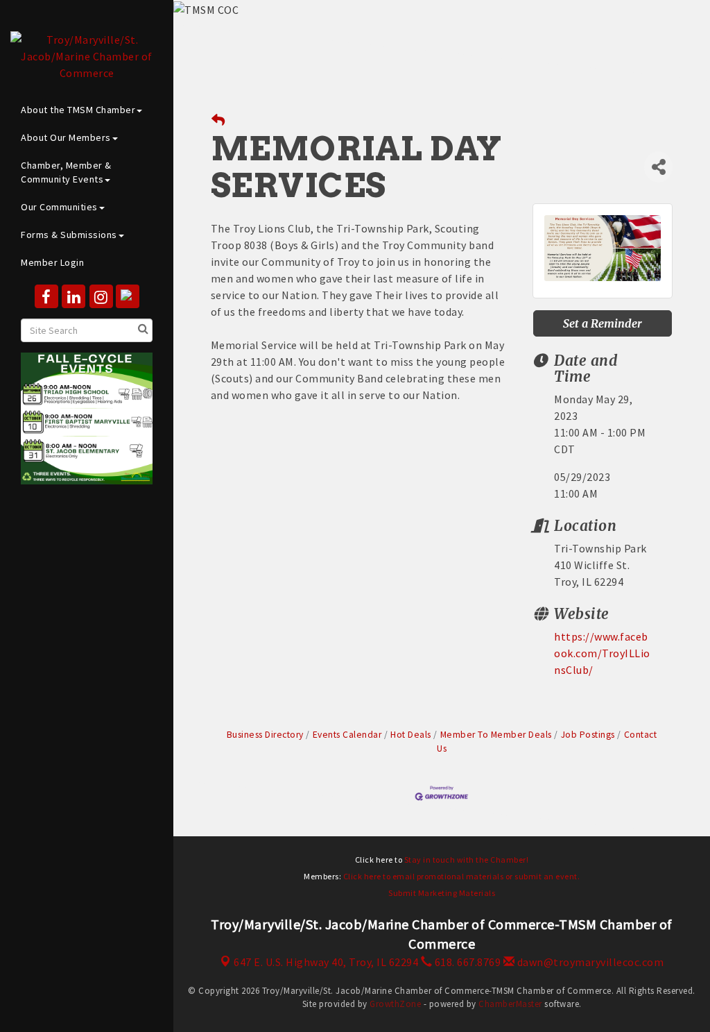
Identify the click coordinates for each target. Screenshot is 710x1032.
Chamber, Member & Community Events (66, 172)
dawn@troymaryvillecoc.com (589, 962)
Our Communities (59, 207)
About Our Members (66, 137)
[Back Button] (218, 120)
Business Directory (265, 735)
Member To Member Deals (496, 735)
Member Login (52, 262)
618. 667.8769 (466, 962)
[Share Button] (658, 167)
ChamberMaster (510, 1004)
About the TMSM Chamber (78, 109)
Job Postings (588, 735)
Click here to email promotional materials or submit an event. (461, 876)
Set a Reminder (602, 323)
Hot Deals (410, 735)
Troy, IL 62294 (326, 962)
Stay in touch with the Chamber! (466, 859)
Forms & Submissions (69, 234)
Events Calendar (347, 735)
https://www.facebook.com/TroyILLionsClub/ (602, 653)
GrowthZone (395, 1004)
